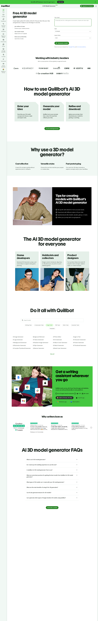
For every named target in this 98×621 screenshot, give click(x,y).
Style (55, 28)
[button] (95, 2)
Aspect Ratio (57, 35)
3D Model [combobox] (57, 31)
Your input (57, 17)
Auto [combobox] (56, 38)
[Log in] (96, 6)
